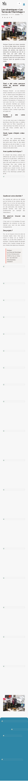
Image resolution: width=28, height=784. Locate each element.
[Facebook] (3, 18)
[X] (5, 18)
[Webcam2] (24, 3)
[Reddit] (7, 18)
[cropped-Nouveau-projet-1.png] (4, 1)
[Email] (11, 18)
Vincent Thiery (5, 14)
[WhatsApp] (9, 18)
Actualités (17, 14)
